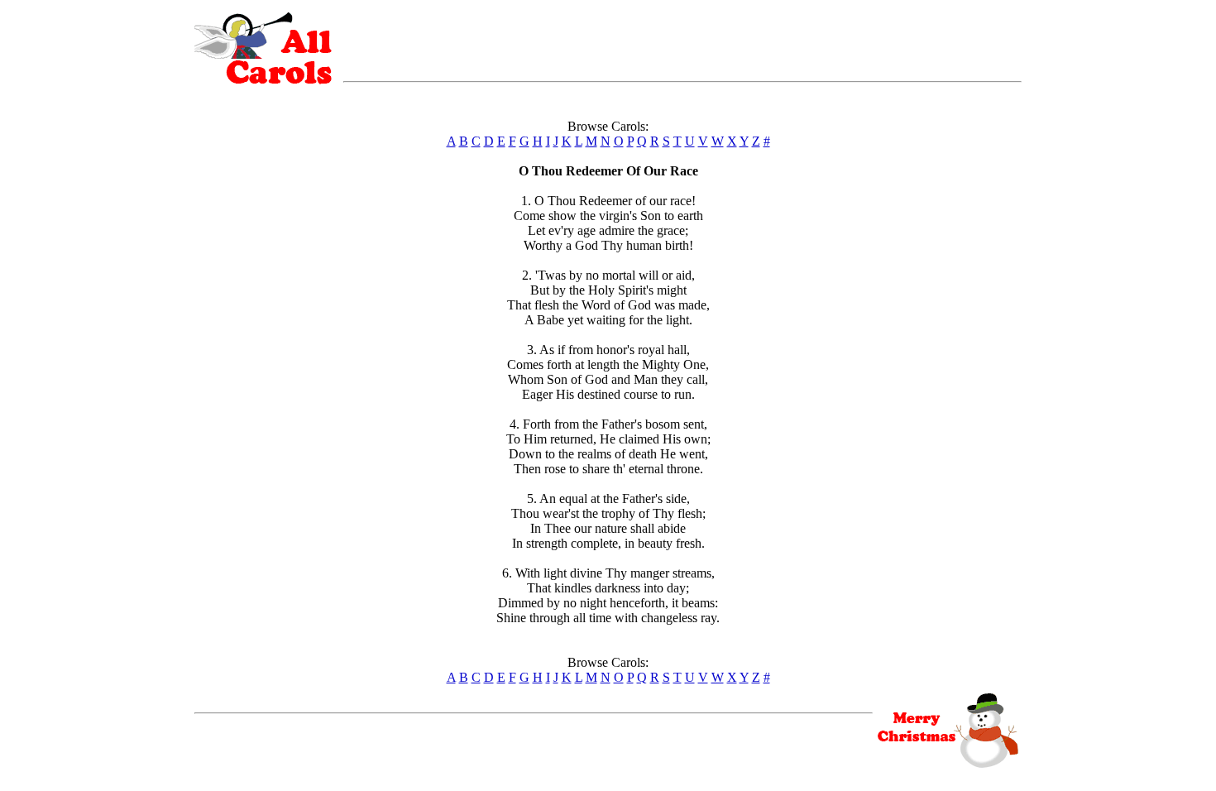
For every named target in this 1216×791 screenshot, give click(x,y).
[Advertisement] (682, 37)
